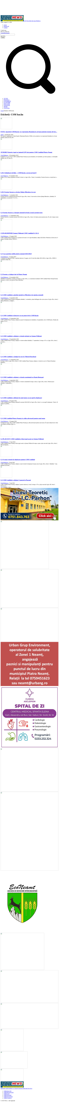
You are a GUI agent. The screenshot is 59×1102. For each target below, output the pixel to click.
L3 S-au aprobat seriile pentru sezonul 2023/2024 (16, 254)
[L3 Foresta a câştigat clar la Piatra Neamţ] (6, 271)
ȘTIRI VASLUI (8, 1098)
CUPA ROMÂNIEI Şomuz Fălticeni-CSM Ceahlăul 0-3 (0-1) (20, 233)
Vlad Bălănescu (4, 155)
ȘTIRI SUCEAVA (8, 1096)
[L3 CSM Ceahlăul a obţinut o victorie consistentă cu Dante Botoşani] (6, 374)
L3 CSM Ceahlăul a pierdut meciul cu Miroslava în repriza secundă (22, 295)
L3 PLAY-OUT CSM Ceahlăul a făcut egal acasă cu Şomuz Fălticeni (22, 439)
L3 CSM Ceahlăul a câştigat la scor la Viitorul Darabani (18, 356)
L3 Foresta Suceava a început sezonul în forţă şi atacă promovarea (21, 212)
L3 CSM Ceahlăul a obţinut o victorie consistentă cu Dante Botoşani (22, 377)
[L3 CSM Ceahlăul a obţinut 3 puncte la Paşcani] (6, 477)
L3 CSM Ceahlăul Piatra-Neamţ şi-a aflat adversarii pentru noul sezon (23, 418)
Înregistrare (7, 33)
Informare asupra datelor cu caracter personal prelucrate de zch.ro (16, 1088)
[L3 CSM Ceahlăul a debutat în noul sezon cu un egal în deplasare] (6, 395)
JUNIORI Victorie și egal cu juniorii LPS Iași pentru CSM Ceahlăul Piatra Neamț (26, 152)
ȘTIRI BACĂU (8, 1091)
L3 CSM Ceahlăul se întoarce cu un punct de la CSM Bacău (19, 315)
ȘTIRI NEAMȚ (8, 1095)
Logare (2, 33)
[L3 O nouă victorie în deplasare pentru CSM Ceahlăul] (6, 456)
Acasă (2, 110)
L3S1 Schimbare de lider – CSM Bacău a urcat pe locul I (18, 173)
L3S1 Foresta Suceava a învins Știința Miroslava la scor (18, 192)
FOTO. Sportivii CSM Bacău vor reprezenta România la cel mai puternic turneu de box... (29, 132)
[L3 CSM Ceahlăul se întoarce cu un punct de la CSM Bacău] (6, 312)
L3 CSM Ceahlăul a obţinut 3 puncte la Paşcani (16, 480)
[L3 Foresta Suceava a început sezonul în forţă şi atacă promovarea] (6, 209)
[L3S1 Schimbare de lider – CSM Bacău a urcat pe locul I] (6, 170)
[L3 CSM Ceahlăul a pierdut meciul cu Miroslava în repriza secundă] (6, 292)
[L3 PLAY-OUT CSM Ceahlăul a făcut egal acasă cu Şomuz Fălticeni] (6, 436)
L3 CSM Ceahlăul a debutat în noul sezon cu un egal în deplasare (21, 398)
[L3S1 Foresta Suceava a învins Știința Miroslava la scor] (6, 189)
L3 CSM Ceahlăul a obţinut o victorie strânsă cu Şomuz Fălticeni (21, 336)
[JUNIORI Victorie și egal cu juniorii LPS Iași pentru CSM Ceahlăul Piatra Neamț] (6, 149)
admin (2, 134)
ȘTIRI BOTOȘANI (8, 1092)
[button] (29, 95)
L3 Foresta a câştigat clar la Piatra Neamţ (14, 274)
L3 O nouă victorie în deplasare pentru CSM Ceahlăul (18, 459)
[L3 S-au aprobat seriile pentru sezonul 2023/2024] (6, 250)
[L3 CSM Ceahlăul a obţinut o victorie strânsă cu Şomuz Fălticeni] (6, 333)
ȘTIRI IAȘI (6, 1094)
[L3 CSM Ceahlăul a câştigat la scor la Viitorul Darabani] (6, 353)
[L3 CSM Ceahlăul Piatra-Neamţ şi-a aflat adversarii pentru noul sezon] (6, 415)
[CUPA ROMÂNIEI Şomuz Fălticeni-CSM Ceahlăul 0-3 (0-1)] (6, 230)
